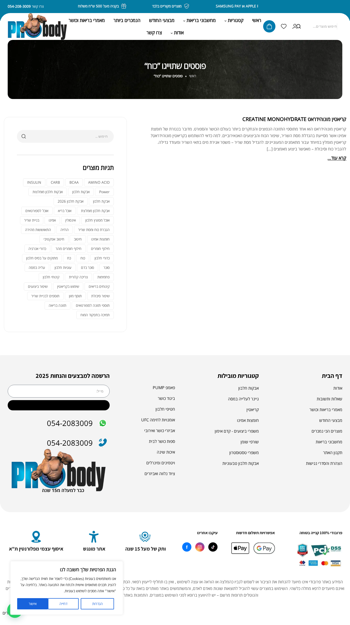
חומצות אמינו (100, 239)
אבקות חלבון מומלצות (48, 191)
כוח (82, 258)
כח (69, 258)
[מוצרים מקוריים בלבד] (191, 6)
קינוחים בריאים (99, 286)
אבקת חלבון (101, 201)
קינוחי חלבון (51, 277)
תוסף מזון (75, 295)
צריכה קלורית (78, 277)
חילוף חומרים (100, 248)
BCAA (74, 182)
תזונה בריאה (57, 305)
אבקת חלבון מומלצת (95, 210)
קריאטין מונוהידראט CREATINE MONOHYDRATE (294, 119)
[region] (66, 588)
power (104, 191)
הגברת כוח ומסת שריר (94, 229)
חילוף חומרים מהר (68, 248)
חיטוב (78, 239)
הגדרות (97, 603)
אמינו (52, 220)
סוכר (107, 267)
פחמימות (103, 277)
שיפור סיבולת (100, 295)
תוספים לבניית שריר (45, 295)
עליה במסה (37, 267)
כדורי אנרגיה (37, 248)
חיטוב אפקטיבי (54, 239)
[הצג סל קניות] (269, 26)
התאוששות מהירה (38, 229)
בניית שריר (31, 220)
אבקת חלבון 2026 (71, 201)
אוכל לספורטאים (36, 210)
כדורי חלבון (102, 258)
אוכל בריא (64, 210)
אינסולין (70, 220)
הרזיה (64, 229)
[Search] (298, 26)
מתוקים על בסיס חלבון (42, 258)
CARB (55, 182)
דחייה (63, 603)
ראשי (192, 75)
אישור (33, 603)
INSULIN (34, 182)
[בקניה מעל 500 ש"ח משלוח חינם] (128, 6)
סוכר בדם (87, 267)
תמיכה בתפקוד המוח (95, 314)
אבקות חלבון (81, 191)
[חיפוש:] (65, 136)
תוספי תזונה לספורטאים (93, 305)
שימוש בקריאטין (68, 286)
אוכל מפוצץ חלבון (97, 220)
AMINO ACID (99, 182)
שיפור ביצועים (38, 286)
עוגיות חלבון (63, 267)
